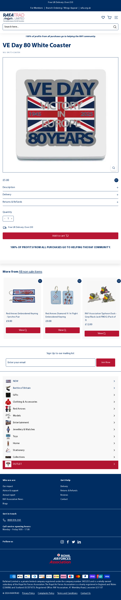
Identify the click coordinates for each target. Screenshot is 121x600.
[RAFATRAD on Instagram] (62, 541)
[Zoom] (114, 168)
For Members (36, 8)
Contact (64, 499)
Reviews (64, 495)
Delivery (64, 486)
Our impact (8, 486)
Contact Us (86, 593)
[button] (116, 180)
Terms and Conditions (67, 593)
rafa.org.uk (86, 8)
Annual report (9, 495)
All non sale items (30, 271)
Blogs (5, 504)
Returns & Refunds (69, 491)
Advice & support (10, 491)
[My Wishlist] (103, 17)
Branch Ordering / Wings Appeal (62, 8)
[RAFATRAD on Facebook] (67, 541)
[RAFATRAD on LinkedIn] (79, 541)
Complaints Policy (46, 593)
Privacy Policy (28, 593)
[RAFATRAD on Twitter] (73, 541)
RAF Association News (13, 499)
